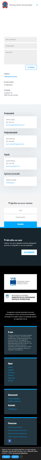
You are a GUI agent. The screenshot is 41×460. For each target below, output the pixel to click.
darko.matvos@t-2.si (13, 166)
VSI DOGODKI (29, 252)
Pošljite (31, 67)
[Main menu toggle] (37, 5)
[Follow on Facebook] (9, 440)
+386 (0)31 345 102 (10, 77)
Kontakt (10, 381)
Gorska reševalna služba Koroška (17, 437)
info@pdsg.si (10, 183)
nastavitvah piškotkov (20, 453)
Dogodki (11, 370)
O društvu (11, 373)
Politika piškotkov (14, 399)
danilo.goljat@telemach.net (15, 125)
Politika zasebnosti (14, 401)
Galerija (10, 375)
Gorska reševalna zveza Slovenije (17, 430)
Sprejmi (6, 457)
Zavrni (15, 457)
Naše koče (11, 378)
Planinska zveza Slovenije (15, 427)
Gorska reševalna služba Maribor (17, 433)
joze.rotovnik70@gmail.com (15, 144)
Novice (10, 367)
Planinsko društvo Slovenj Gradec (20, 5)
